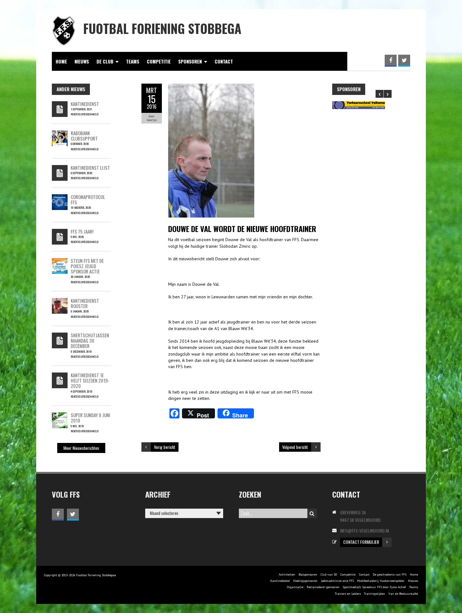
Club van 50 (329, 574)
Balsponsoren (308, 574)
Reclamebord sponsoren (323, 587)
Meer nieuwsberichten (81, 448)
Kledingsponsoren (305, 581)
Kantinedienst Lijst (90, 167)
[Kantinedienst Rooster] (60, 301)
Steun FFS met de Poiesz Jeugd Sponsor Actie (87, 266)
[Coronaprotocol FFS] (60, 197)
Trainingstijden (374, 594)
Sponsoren (190, 61)
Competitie (159, 61)
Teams (132, 61)
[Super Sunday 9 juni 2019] (60, 415)
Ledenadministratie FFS (337, 581)
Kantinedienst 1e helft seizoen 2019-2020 (90, 380)
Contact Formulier (361, 541)
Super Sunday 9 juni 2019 (90, 417)
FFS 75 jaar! (82, 231)
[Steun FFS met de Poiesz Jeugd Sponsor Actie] (60, 261)
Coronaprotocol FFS (88, 199)
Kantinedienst (85, 103)
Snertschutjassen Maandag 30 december (90, 341)
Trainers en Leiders (348, 594)
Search (312, 513)
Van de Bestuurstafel (403, 594)
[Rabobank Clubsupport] (60, 133)
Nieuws (81, 61)
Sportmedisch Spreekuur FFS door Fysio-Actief (374, 587)
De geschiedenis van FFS (389, 574)
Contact (224, 61)
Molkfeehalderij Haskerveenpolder (380, 581)
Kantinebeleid (280, 581)
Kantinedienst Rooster (85, 303)
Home (61, 61)
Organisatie (295, 587)
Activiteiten (287, 574)
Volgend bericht (295, 447)
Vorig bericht (164, 447)
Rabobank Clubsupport (84, 136)
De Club (104, 61)
